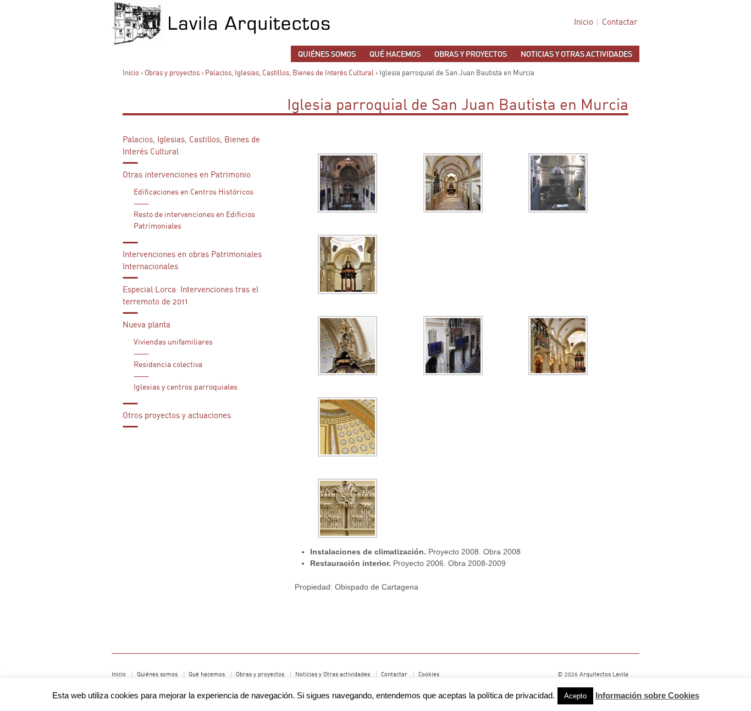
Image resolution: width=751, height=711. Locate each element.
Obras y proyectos (470, 54)
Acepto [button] (575, 696)
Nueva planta (146, 325)
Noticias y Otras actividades (576, 54)
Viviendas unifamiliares (173, 342)
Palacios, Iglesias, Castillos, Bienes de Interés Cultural (289, 73)
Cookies (428, 674)
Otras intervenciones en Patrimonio (187, 175)
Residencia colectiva (168, 365)
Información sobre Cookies (647, 695)
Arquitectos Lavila (603, 674)
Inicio (583, 22)
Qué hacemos (395, 54)
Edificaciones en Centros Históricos (193, 192)
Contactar (619, 22)
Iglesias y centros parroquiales (186, 387)
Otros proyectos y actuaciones (177, 416)
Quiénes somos (327, 54)
